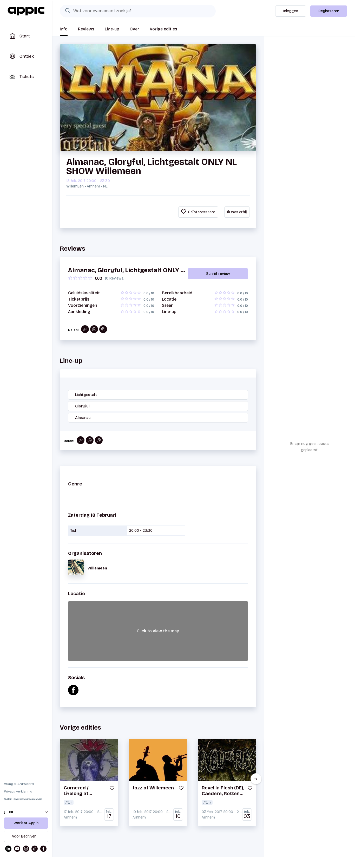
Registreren (328, 11)
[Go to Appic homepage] (25, 11)
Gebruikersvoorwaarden (23, 799)
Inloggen (290, 11)
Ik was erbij (237, 212)
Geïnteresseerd (201, 212)
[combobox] (137, 11)
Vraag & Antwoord (19, 784)
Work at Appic (26, 823)
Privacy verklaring (18, 791)
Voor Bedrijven (24, 836)
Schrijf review (218, 273)
